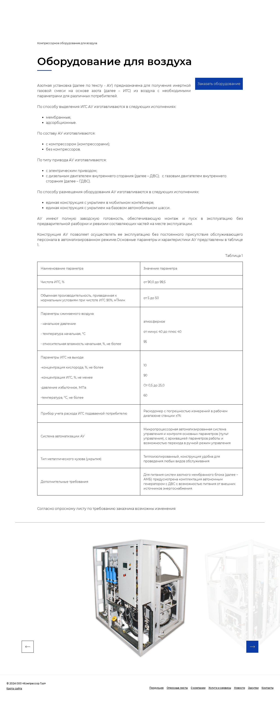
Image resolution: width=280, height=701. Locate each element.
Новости (239, 687)
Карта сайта (14, 688)
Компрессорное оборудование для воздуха (67, 43)
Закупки (253, 687)
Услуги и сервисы (219, 687)
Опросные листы (177, 687)
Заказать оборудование (219, 84)
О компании (198, 687)
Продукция (156, 687)
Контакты (267, 687)
